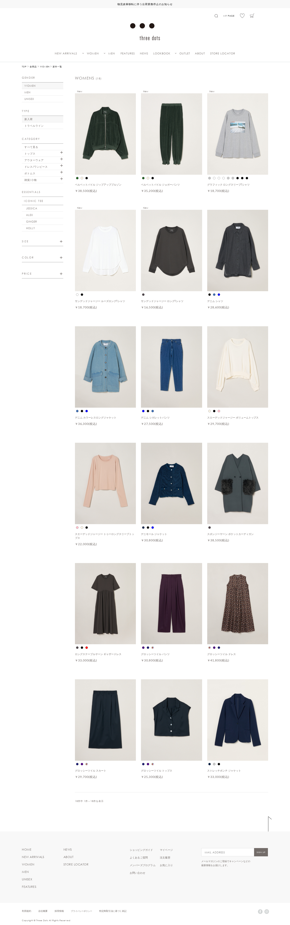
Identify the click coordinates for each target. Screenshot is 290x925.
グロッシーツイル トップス (156, 770)
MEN (111, 53)
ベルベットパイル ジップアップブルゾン (98, 184)
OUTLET (184, 53)
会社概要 (43, 911)
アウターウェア (34, 160)
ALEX (29, 215)
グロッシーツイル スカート (90, 770)
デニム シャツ (215, 301)
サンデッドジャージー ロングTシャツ (162, 301)
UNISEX (29, 99)
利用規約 (26, 911)
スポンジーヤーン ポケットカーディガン (230, 534)
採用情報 (59, 911)
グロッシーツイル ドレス (221, 654)
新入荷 (28, 119)
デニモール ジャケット (154, 534)
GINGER (31, 221)
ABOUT (200, 53)
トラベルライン (34, 126)
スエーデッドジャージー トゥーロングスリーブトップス (104, 536)
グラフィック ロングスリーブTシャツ (228, 184)
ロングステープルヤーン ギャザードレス (98, 654)
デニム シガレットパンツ (155, 417)
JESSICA (31, 208)
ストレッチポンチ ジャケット (224, 770)
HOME (26, 849)
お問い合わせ (137, 873)
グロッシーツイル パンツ (155, 654)
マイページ (166, 850)
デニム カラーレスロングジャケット (95, 417)
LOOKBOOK (161, 53)
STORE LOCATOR (222, 53)
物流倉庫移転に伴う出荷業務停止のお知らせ (145, 4)
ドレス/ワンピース (36, 167)
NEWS (144, 53)
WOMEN (93, 53)
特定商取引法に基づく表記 (112, 911)
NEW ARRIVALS (66, 53)
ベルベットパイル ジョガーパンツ (160, 184)
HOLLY (30, 228)
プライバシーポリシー (81, 910)
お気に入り (166, 865)
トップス (29, 153)
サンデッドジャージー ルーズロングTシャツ (100, 301)
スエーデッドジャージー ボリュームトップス (233, 417)
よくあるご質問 (139, 857)
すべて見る (31, 147)
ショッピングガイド (141, 850)
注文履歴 (165, 857)
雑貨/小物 (30, 180)
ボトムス (29, 173)
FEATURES (128, 53)
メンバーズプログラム (143, 865)
